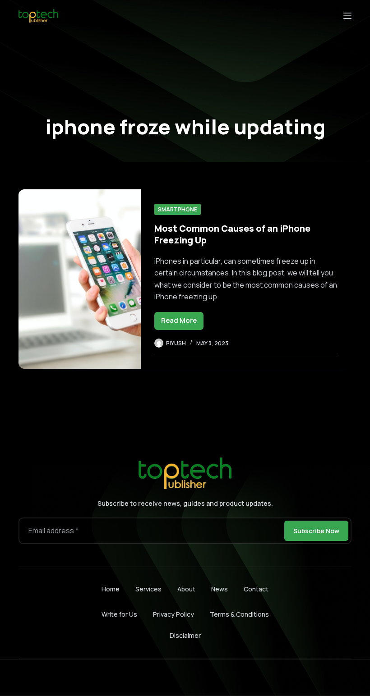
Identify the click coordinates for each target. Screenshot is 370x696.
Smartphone (177, 209)
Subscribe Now (316, 531)
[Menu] (347, 16)
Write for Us (119, 614)
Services (148, 589)
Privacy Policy (173, 614)
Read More (182, 323)
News (219, 589)
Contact (256, 589)
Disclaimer (185, 635)
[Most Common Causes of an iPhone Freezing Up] (79, 279)
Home (111, 589)
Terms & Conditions (239, 614)
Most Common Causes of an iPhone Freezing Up (232, 234)
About (186, 589)
